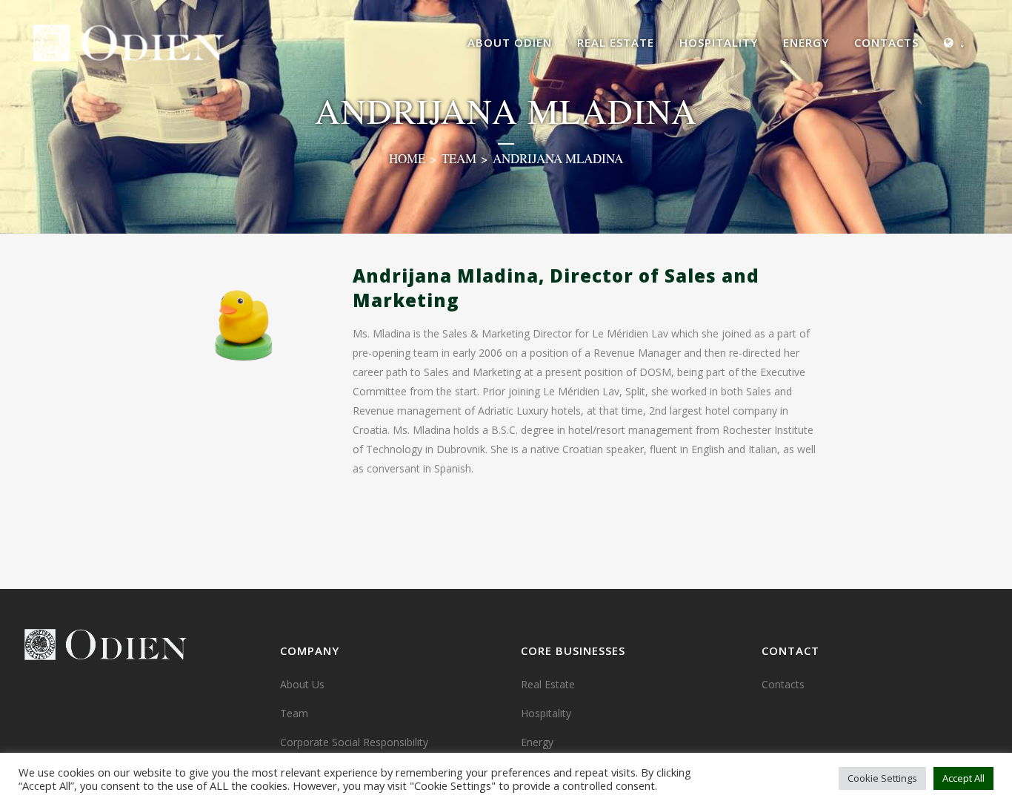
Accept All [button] (963, 778)
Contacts (783, 684)
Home (407, 158)
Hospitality (546, 713)
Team (459, 158)
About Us (302, 684)
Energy (537, 742)
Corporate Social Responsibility (354, 742)
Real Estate (548, 684)
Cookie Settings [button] (882, 778)
